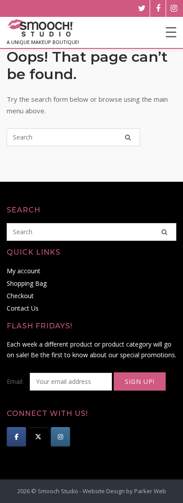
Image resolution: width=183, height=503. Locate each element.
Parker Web (150, 491)
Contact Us (23, 308)
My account (23, 271)
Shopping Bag (27, 283)
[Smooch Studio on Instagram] (60, 437)
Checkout (20, 295)
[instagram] (173, 8)
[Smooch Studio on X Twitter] (38, 437)
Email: (16, 381)
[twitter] (141, 8)
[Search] (128, 137)
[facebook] (157, 8)
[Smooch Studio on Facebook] (16, 437)
